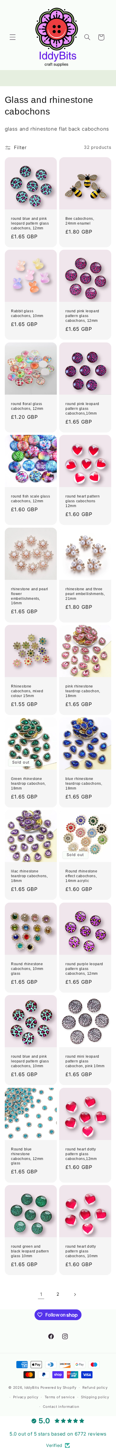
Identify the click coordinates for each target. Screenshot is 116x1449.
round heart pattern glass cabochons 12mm (82, 501)
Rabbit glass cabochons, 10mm (27, 313)
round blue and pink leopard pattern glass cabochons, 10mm (30, 1061)
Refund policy (95, 1387)
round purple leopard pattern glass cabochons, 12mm (84, 968)
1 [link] (41, 1294)
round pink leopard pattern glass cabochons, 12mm (82, 316)
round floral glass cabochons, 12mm (27, 406)
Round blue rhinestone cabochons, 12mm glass (27, 1156)
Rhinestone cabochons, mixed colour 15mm (27, 691)
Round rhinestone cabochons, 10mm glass (27, 968)
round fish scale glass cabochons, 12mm (30, 499)
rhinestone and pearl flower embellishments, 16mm (29, 596)
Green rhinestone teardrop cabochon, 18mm (28, 783)
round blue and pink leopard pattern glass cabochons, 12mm (30, 223)
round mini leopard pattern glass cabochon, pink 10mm (84, 1061)
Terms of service (60, 1397)
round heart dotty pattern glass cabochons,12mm (81, 1154)
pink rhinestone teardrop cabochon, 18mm (82, 691)
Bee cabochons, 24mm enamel (79, 221)
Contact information (61, 1407)
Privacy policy (25, 1397)
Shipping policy (95, 1397)
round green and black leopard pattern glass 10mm (30, 1251)
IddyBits (31, 1387)
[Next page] (75, 1294)
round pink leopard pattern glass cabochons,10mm (82, 408)
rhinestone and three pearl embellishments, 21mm (85, 593)
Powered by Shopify (58, 1387)
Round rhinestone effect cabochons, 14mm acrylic (81, 876)
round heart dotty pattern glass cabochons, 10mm (81, 1251)
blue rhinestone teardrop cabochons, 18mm (83, 783)
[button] (12, 37)
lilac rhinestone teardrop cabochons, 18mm (29, 876)
